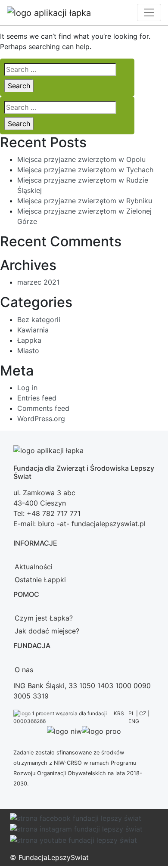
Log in (27, 387)
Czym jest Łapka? (44, 618)
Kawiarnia (33, 330)
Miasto (28, 350)
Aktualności (34, 566)
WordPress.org (41, 418)
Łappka (29, 340)
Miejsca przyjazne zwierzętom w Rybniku (84, 200)
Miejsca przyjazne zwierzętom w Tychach (85, 169)
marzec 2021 (38, 282)
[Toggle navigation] (149, 12)
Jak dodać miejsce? (47, 631)
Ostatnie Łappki (40, 579)
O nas (24, 669)
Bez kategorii (38, 319)
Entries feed (36, 398)
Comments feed (43, 408)
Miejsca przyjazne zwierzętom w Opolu (81, 159)
